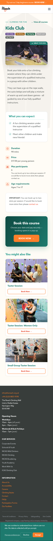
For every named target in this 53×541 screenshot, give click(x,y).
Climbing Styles (8, 493)
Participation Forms (9, 503)
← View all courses (39, 22)
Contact (5, 496)
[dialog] (26, 531)
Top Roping (30, 34)
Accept (38, 535)
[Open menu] (49, 9)
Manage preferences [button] (12, 535)
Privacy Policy (23, 516)
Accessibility (7, 486)
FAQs (4, 499)
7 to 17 (11, 37)
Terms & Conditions (9, 516)
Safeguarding (35, 516)
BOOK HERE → (41, 2)
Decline (26, 535)
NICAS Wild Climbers (10, 451)
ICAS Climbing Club (9, 470)
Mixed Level (41, 34)
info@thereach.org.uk (10, 393)
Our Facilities (7, 506)
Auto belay (10, 34)
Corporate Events (9, 444)
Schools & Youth (8, 447)
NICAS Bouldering (9, 459)
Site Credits (47, 516)
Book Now (27, 238)
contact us (33, 204)
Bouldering (20, 34)
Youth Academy (8, 463)
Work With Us (7, 466)
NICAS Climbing (8, 455)
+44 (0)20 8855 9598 (10, 397)
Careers (5, 489)
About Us (5, 482)
